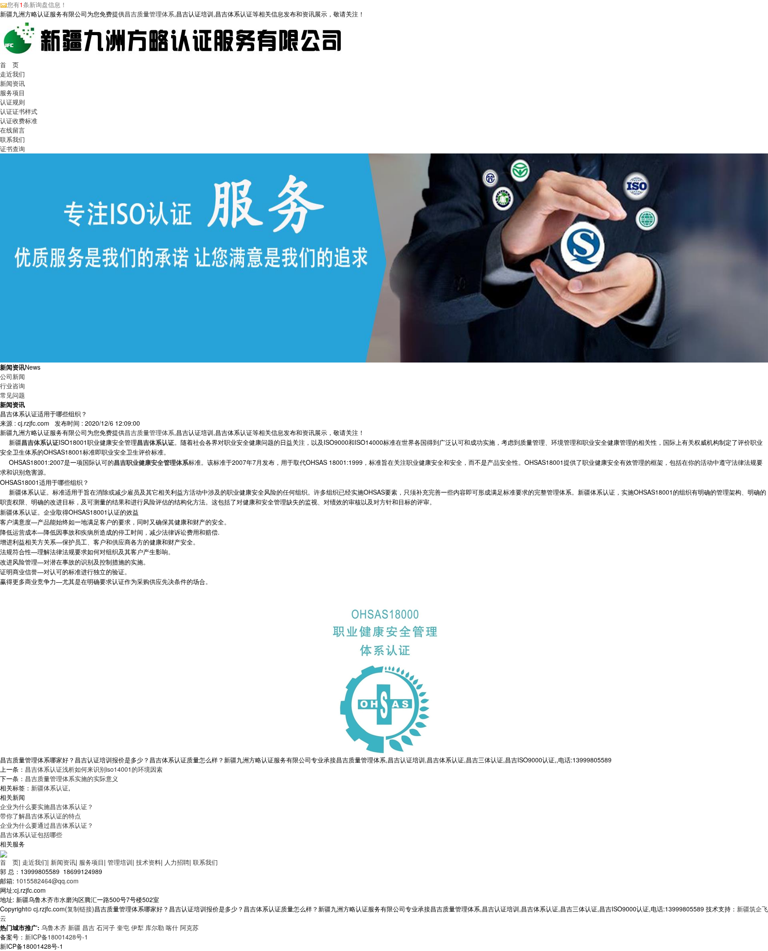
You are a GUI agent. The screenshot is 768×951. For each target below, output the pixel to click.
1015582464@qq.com (47, 880)
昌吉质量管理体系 (149, 13)
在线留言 (12, 129)
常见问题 (12, 395)
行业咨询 (12, 385)
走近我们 (12, 73)
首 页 (9, 64)
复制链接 (79, 908)
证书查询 (12, 148)
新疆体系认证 (49, 787)
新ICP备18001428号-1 (56, 936)
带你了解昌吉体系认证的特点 (40, 815)
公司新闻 (12, 376)
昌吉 (88, 927)
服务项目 (12, 92)
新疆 (74, 927)
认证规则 (12, 101)
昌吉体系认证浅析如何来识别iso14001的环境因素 (94, 769)
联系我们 (12, 139)
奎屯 (123, 927)
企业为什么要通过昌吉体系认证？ (46, 825)
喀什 (172, 927)
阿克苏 (189, 927)
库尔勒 (154, 927)
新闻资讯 (12, 83)
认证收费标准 (18, 120)
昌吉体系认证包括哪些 (31, 834)
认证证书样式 (18, 111)
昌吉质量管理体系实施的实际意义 (71, 778)
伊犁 (137, 927)
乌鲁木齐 (53, 927)
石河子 (105, 927)
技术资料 (148, 862)
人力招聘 (176, 862)
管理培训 (120, 862)
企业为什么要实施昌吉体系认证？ (46, 806)
